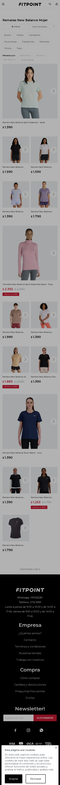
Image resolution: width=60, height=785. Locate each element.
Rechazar (35, 778)
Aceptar (13, 778)
